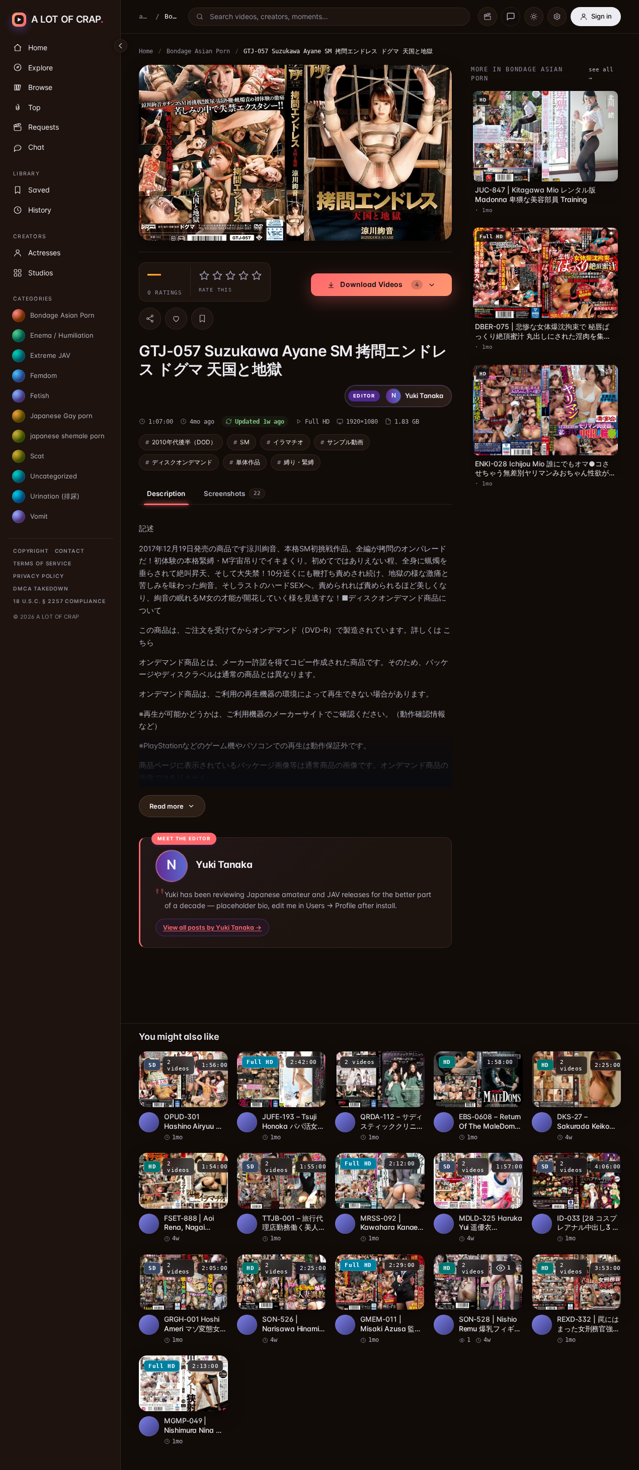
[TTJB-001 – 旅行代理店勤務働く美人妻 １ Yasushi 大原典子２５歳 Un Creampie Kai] (281, 1198)
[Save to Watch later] (215, 1062)
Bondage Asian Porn (198, 51)
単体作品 (248, 462)
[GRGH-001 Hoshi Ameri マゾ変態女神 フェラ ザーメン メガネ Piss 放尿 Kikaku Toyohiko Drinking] (183, 1299)
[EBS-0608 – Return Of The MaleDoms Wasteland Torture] (478, 1096)
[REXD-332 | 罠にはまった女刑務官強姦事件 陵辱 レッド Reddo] (576, 1299)
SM (245, 442)
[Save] (202, 319)
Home (146, 51)
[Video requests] (487, 16)
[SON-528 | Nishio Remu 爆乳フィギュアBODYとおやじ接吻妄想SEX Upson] (478, 1299)
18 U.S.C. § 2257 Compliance (59, 601)
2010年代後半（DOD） (184, 442)
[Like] (176, 319)
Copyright (31, 551)
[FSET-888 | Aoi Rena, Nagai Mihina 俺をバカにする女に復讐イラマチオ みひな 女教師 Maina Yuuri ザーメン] (183, 1198)
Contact (70, 551)
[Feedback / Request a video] (510, 16)
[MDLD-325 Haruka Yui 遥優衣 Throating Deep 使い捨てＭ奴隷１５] (478, 1198)
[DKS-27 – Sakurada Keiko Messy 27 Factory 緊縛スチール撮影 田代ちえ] (576, 1096)
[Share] (150, 319)
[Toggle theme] (533, 16)
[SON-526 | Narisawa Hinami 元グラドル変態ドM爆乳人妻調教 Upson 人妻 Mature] (281, 1299)
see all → (601, 73)
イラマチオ (288, 442)
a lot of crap (144, 16)
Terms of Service (42, 563)
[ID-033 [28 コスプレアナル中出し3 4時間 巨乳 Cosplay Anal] (576, 1198)
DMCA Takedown (40, 588)
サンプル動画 (345, 442)
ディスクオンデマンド (182, 462)
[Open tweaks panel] (557, 16)
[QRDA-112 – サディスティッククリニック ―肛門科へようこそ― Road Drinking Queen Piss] (379, 1096)
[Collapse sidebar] (120, 45)
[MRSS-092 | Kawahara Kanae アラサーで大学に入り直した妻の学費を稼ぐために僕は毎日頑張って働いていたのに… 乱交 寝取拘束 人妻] (379, 1198)
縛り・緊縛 (299, 462)
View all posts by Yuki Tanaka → (212, 927)
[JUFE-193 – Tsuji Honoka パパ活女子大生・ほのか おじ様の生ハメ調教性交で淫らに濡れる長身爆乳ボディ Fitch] (281, 1096)
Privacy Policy (38, 576)
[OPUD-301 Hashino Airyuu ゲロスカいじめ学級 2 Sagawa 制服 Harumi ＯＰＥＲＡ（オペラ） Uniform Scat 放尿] (183, 1096)
